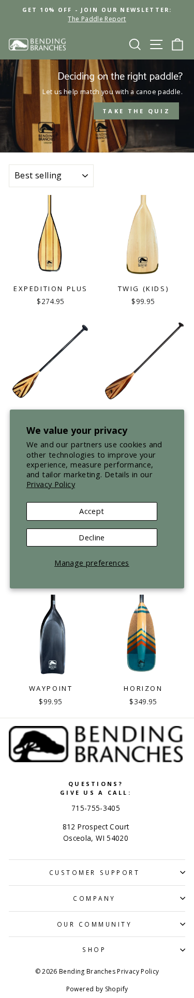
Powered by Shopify (97, 989)
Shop (94, 949)
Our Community (94, 924)
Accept (91, 511)
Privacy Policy (50, 484)
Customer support (94, 872)
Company (94, 898)
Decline (92, 537)
